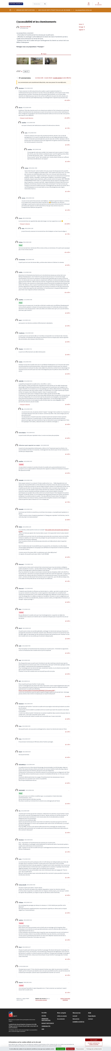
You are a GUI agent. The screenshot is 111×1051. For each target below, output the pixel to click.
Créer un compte (62, 1016)
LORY (20, 646)
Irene (20, 726)
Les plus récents (48, 78)
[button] (26, 118)
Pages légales (92, 1016)
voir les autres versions (41, 1000)
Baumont (21, 703)
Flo (22, 409)
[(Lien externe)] (22, 61)
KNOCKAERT (22, 790)
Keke (23, 228)
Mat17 (20, 628)
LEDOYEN (21, 381)
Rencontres (76, 1019)
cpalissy (21, 920)
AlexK (20, 947)
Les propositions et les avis (83, 10)
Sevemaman (22, 259)
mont (20, 320)
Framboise (22, 333)
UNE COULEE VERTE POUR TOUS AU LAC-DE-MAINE (54, 10)
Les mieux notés (39, 78)
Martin (20, 107)
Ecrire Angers (22, 432)
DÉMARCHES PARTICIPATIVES (25, 10)
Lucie (26, 132)
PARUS (20, 527)
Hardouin (21, 88)
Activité (75, 1016)
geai (20, 660)
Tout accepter (93, 1040)
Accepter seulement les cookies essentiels (94, 1043)
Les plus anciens (57, 78)
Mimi (20, 609)
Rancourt (21, 564)
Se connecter (61, 1019)
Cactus (23, 198)
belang (21, 242)
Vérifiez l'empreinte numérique (65, 999)
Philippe (21, 902)
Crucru (20, 218)
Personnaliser (80, 1049)
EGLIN (20, 751)
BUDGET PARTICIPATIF (48, 1023)
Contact (90, 1019)
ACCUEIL (44, 1016)
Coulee (26, 168)
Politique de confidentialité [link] (94, 1049)
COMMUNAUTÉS (46, 1026)
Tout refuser (70, 1049)
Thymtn (21, 349)
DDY (20, 681)
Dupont (21, 982)
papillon (24, 122)
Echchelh (21, 480)
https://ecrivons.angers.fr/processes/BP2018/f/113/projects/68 (37, 690)
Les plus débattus (66, 78)
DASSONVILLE (22, 764)
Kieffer (21, 272)
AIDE (43, 1029)
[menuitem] (49, 1016)
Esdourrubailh (22, 884)
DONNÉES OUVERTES (78, 1022)
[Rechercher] (45, 3)
